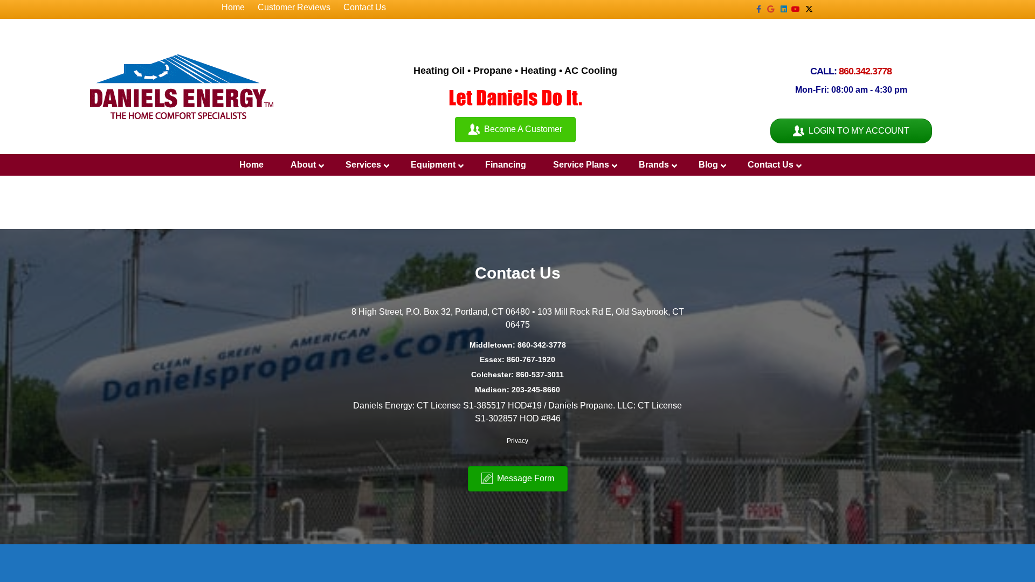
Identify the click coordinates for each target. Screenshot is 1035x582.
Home (233, 7)
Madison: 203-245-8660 (517, 389)
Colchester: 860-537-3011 (517, 374)
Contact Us (364, 7)
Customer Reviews (294, 7)
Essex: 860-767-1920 (517, 359)
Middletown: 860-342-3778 (518, 345)
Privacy (517, 441)
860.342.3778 (865, 71)
